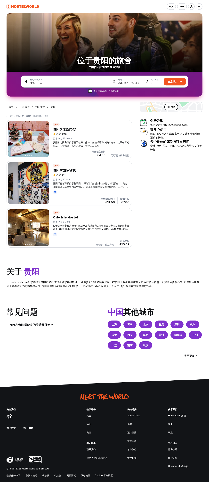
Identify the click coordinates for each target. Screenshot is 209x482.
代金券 (57, 475)
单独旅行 (132, 449)
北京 (145, 324)
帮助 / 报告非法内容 (97, 457)
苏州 (161, 334)
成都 (114, 334)
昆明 (145, 334)
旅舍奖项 (132, 441)
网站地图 (85, 475)
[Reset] (104, 81)
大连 (114, 345)
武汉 (145, 345)
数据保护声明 (13, 475)
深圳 (177, 324)
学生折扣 (132, 457)
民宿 (89, 432)
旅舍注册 (172, 449)
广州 (195, 334)
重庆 (161, 324)
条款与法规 (31, 475)
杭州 (192, 324)
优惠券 (45, 475)
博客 (129, 424)
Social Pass (133, 415)
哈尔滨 (178, 334)
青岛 (130, 324)
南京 (130, 345)
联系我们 (91, 449)
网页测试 (71, 475)
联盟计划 (172, 457)
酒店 (89, 424)
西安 (130, 334)
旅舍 (56, 124)
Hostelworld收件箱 (178, 466)
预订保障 (132, 432)
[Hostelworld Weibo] (9, 416)
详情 (46, 116)
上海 (114, 324)
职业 (170, 432)
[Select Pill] (191, 6)
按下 (170, 424)
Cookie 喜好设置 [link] (104, 475)
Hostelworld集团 (177, 415)
